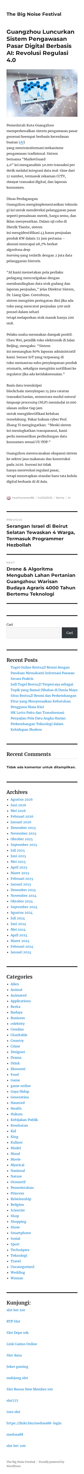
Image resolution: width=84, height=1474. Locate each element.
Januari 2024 (21, 952)
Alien (15, 984)
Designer (18, 1052)
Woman (17, 1278)
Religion (17, 1205)
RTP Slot (13, 1321)
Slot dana (14, 1355)
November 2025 (23, 833)
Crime (15, 1046)
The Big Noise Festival (34, 14)
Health (16, 1108)
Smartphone (21, 1233)
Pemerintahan (22, 1188)
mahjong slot (17, 1378)
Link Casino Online (22, 1344)
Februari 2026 (22, 816)
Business (18, 1018)
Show (15, 1227)
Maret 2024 (20, 941)
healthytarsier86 (23, 497)
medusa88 (15, 1434)
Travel (16, 1261)
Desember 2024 (23, 890)
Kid (13, 1131)
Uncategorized (22, 1267)
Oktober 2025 (22, 839)
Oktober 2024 (22, 901)
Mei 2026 (18, 811)
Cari (10, 624)
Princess (17, 1193)
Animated (19, 995)
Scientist (18, 1210)
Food (15, 1074)
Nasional (18, 1171)
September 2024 (24, 907)
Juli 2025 (18, 850)
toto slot (13, 1412)
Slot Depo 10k (18, 1333)
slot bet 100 (16, 1310)
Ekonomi (18, 1069)
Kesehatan (19, 1125)
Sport (15, 1244)
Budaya (16, 1012)
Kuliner (17, 1142)
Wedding (18, 1272)
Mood (15, 1154)
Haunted (18, 1103)
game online (21, 1086)
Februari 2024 (22, 946)
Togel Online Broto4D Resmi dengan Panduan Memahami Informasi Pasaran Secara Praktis (43, 673)
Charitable (19, 1035)
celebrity (18, 1024)
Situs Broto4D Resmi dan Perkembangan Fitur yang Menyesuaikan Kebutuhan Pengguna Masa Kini (43, 701)
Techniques (20, 1250)
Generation (20, 1097)
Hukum (17, 1114)
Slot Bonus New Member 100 (30, 1389)
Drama (16, 1058)
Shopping (18, 1222)
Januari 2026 (21, 822)
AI (22, 142)
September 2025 (24, 845)
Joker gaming (17, 1367)
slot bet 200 (16, 1446)
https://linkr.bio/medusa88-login (34, 1423)
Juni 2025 (18, 856)
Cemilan (17, 1029)
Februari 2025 (22, 879)
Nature (16, 1176)
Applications (21, 1001)
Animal (16, 990)
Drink (15, 1063)
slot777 (12, 1400)
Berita (60, 497)
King (14, 1137)
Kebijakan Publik (24, 1120)
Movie (16, 1159)
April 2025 (19, 867)
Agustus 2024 (22, 912)
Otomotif (18, 1182)
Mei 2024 (18, 929)
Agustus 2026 (22, 799)
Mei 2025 (18, 862)
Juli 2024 (18, 918)
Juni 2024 (18, 924)
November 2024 (23, 896)
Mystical (17, 1165)
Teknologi (19, 1255)
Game (15, 1080)
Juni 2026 (18, 805)
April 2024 (19, 935)
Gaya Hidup (20, 1091)
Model (16, 1148)
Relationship (21, 1199)
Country (17, 1041)
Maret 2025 (20, 873)
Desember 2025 (23, 828)
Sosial (15, 1238)
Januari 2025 (21, 884)
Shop (15, 1216)
